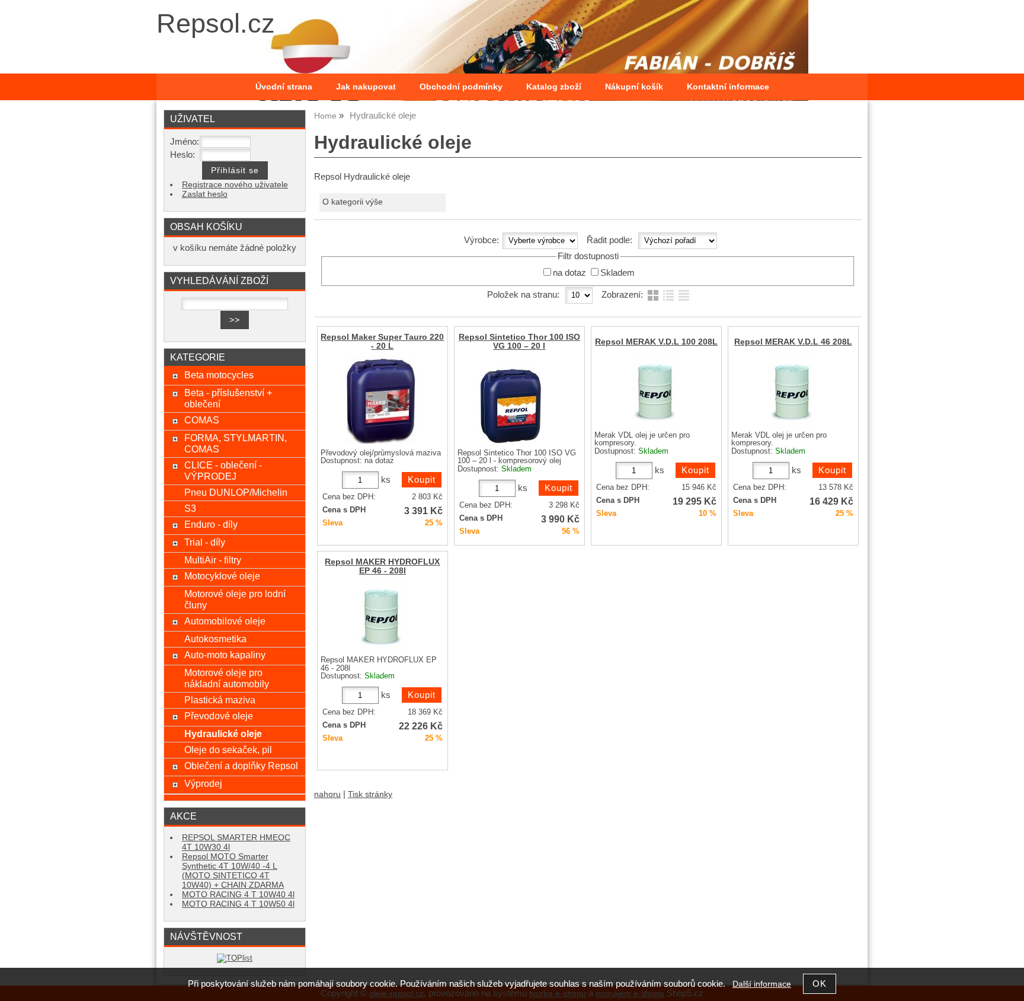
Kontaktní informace (728, 86)
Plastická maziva (219, 699)
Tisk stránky (370, 794)
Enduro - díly (211, 524)
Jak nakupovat (366, 86)
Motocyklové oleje (222, 575)
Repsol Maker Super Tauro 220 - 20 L (382, 341)
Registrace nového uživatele (235, 184)
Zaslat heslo (205, 194)
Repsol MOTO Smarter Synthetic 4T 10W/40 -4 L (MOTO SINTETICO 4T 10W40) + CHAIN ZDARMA (233, 871)
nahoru (327, 794)
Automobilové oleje (224, 621)
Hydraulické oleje (223, 733)
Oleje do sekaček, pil (228, 749)
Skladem (617, 273)
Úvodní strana (283, 86)
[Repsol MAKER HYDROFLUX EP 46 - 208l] (381, 616)
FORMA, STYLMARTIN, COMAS (235, 443)
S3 (190, 508)
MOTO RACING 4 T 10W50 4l (238, 904)
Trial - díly (204, 542)
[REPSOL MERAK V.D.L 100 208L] (654, 392)
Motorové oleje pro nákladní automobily (226, 678)
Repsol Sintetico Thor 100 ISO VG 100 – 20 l (519, 341)
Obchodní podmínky (461, 86)
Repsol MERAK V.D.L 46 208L (793, 341)
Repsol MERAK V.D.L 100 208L (656, 341)
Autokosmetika (215, 638)
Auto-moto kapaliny (224, 654)
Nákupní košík (634, 86)
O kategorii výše (352, 201)
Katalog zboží (553, 86)
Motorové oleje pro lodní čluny (235, 599)
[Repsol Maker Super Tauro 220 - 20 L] (381, 400)
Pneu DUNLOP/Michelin (235, 492)
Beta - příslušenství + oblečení (228, 398)
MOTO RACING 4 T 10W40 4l (238, 894)
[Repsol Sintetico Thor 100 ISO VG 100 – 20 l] (518, 400)
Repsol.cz (215, 23)
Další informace (761, 984)
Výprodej (203, 783)
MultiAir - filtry (212, 559)
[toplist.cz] (234, 958)
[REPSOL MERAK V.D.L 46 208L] (791, 392)
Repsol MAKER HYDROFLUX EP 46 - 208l (382, 566)
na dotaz (569, 273)
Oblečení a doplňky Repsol (241, 765)
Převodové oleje (218, 715)
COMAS (201, 420)
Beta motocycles (219, 374)
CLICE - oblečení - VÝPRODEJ (223, 471)
